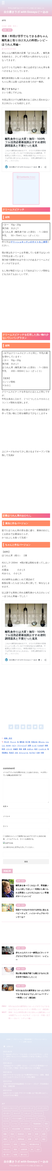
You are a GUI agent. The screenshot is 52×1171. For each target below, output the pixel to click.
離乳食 (22, 742)
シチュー (27, 1113)
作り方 (6, 742)
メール (6, 816)
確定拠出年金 (34, 1144)
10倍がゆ (34, 742)
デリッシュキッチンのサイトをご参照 (29, 242)
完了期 (27, 742)
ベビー (14, 745)
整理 (29, 1134)
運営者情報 (28, 1039)
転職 (15, 1155)
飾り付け (24, 1155)
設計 (38, 1149)
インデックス (42, 1108)
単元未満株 (16, 1129)
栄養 (24, 749)
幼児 (35, 749)
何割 (46, 1124)
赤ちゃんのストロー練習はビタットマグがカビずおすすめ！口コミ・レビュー (32, 956)
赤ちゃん (41, 742)
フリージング (22, 745)
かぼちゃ (30, 749)
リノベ (6, 1124)
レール (14, 1124)
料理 (3, 749)
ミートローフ (30, 1118)
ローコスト (25, 1124)
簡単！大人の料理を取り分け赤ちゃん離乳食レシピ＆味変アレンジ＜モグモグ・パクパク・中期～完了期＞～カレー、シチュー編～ (29, 1015)
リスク (41, 1118)
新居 (36, 1134)
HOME (8, 1039)
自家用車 (24, 1149)
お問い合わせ (27, 1042)
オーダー (7, 1113)
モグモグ (32, 753)
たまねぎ (40, 745)
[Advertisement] (26, 304)
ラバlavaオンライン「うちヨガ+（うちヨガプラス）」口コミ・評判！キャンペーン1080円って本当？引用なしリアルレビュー (25, 1056)
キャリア (17, 1113)
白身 (38, 753)
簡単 (20, 749)
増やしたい (38, 1129)
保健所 (15, 749)
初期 (46, 745)
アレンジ (13, 742)
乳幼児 (11, 753)
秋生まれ (7, 1149)
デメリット (38, 1113)
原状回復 (27, 1129)
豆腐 (29, 745)
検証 (43, 1139)
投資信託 (21, 1134)
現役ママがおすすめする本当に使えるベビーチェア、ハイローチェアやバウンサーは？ (32, 913)
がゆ (16, 753)
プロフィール (17, 1039)
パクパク (9, 749)
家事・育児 (8, 738)
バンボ (6, 1118)
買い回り (7, 1155)
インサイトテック (27, 1108)
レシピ (34, 745)
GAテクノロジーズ (10, 1108)
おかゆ (8, 745)
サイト (5, 826)
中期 (42, 753)
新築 (43, 1134)
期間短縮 (21, 1139)
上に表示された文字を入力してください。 (19, 847)
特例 (15, 1144)
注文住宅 (7, 1144)
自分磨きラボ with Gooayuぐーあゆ (26, 11)
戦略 (5, 1134)
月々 (12, 1139)
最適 (5, 1139)
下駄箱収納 (37, 1124)
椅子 (36, 1139)
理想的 (23, 1144)
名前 (5, 806)
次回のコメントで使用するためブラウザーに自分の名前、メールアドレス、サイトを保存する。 (24, 837)
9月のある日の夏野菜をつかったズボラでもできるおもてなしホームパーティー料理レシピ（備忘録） (33, 994)
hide (32, 177)
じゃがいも (42, 749)
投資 (12, 1134)
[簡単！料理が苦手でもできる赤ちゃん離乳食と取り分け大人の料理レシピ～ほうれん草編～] (29, 726)
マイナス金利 (17, 1118)
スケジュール (23, 753)
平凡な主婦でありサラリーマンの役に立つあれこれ (26, 1165)
